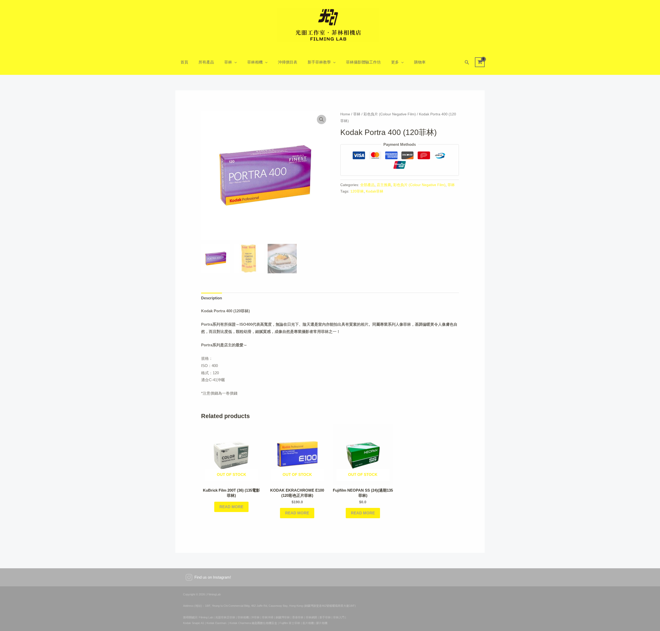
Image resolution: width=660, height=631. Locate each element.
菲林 (228, 62)
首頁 (184, 62)
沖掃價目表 (287, 62)
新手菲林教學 (319, 62)
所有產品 (206, 62)
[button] (467, 62)
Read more (231, 507)
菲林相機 (255, 62)
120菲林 (357, 191)
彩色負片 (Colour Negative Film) (390, 114)
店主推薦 (384, 185)
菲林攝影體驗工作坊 (363, 62)
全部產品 (367, 185)
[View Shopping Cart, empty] (480, 62)
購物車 (420, 62)
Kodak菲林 (374, 191)
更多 (395, 62)
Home (345, 114)
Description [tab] (211, 298)
